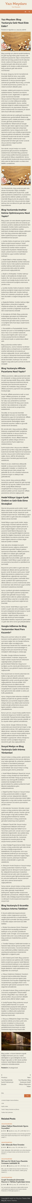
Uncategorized (13, 1068)
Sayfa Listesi (4, 1106)
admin (24, 30)
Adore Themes (12, 1200)
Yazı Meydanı (16, 4)
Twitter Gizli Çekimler (7, 1112)
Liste (2, 1103)
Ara (2, 1093)
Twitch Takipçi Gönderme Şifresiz (10, 1109)
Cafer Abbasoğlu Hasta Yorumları (12, 1145)
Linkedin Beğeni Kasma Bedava (9, 1100)
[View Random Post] (25, 12)
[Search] (29, 11)
